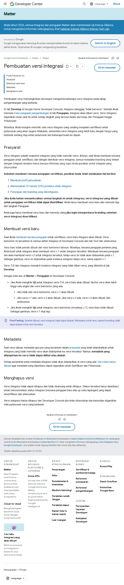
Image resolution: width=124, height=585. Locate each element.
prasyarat (75, 347)
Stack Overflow (108, 481)
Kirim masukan (107, 67)
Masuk (116, 4)
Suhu (54, 475)
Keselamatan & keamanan (60, 483)
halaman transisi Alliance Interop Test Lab (84, 29)
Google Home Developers (16, 58)
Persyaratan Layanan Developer (82, 509)
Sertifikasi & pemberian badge (85, 471)
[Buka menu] (5, 4)
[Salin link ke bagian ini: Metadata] (24, 340)
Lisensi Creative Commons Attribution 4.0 (89, 439)
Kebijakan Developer (82, 520)
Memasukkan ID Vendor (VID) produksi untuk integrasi (40, 186)
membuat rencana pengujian (31, 237)
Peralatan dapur (60, 505)
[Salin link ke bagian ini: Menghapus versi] (37, 378)
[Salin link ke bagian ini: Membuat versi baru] (42, 229)
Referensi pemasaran (82, 480)
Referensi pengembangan (84, 489)
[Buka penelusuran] (84, 4)
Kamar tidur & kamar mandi (59, 512)
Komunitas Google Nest (107, 489)
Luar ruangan (59, 519)
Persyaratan (10, 570)
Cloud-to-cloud (12, 503)
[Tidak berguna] (117, 58)
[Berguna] (112, 58)
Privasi (23, 570)
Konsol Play (106, 466)
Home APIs (34, 476)
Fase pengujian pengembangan (31, 113)
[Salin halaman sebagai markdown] (77, 66)
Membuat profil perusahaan (25, 180)
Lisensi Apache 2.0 (49, 442)
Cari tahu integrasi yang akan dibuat (12, 537)
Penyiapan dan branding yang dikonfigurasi (34, 191)
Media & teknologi (62, 490)
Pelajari (45, 58)
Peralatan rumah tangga (61, 498)
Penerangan (58, 469)
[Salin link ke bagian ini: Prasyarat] (24, 148)
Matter (10, 13)
